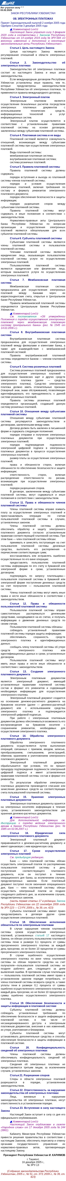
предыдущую (23, 857)
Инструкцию (10, 823)
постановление (29, 316)
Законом (45, 35)
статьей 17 (42, 935)
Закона (61, 901)
